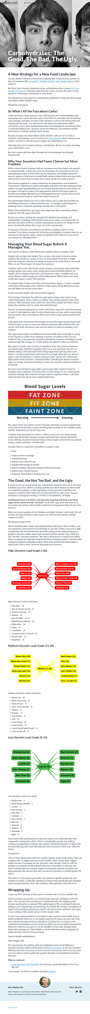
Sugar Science (55, 138)
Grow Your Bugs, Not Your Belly (25, 964)
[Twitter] (77, 992)
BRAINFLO (27, 3)
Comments (12, 1007)
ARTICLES (37, 3)
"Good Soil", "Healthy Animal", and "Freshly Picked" (51, 81)
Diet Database (56, 948)
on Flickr (52, 971)
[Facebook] (80, 992)
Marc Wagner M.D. (16, 987)
